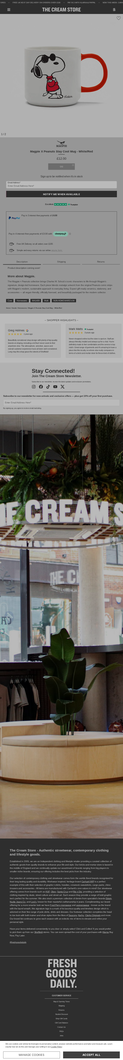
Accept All (91, 1054)
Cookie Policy (56, 1047)
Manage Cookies (32, 1054)
